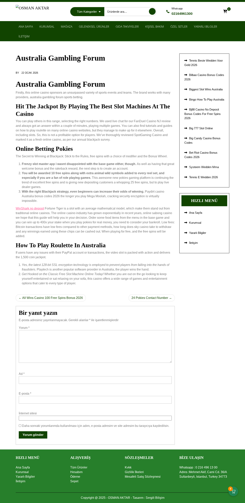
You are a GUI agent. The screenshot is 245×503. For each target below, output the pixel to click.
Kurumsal (195, 222)
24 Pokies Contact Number (149, 297)
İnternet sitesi (28, 413)
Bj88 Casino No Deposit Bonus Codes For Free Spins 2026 (202, 114)
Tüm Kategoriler (87, 11)
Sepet (74, 481)
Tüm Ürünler (78, 467)
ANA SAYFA (26, 26)
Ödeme (75, 476)
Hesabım (76, 472)
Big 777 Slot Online (201, 128)
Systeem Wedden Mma (204, 167)
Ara (152, 11)
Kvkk (128, 467)
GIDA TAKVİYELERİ (127, 26)
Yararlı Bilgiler (197, 232)
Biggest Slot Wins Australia (206, 89)
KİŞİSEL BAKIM (154, 26)
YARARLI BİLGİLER (205, 26)
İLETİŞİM (24, 36)
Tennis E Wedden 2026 (203, 177)
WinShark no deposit (30, 208)
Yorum (24, 327)
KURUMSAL (46, 26)
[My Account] (214, 11)
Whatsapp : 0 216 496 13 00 (198, 467)
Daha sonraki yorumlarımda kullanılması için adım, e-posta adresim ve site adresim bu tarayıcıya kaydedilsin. (95, 425)
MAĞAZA (66, 26)
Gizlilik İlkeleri (134, 472)
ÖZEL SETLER (178, 26)
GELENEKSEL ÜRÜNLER (94, 26)
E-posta (25, 393)
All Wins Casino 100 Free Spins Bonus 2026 (52, 297)
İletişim (193, 242)
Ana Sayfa (195, 212)
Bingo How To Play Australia (206, 99)
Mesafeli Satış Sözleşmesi (143, 476)
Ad (21, 373)
